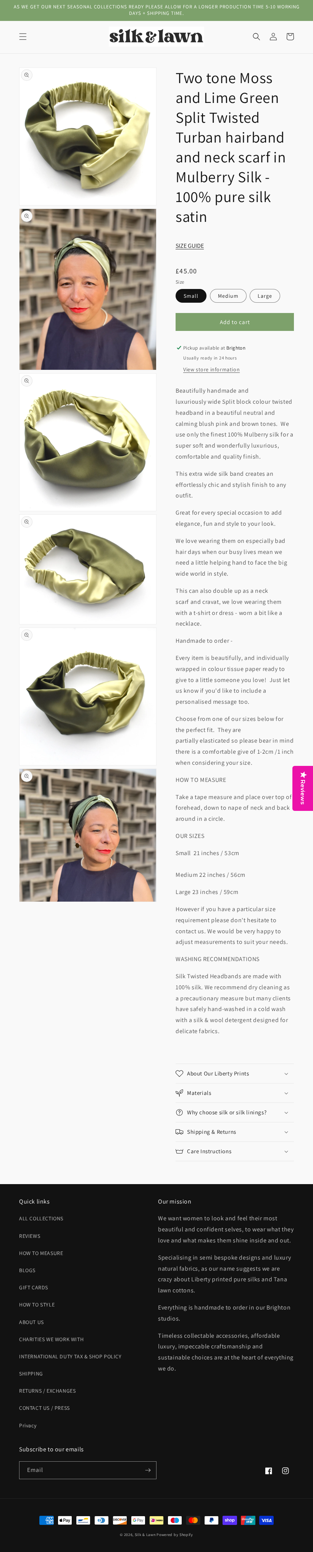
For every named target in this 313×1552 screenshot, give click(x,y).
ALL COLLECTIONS (41, 1218)
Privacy (27, 1425)
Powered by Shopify (174, 1534)
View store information (211, 369)
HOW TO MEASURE (41, 1253)
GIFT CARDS (33, 1287)
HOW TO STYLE (37, 1304)
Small (191, 295)
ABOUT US (31, 1322)
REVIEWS (29, 1236)
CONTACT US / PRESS (44, 1407)
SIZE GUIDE (190, 246)
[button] (23, 36)
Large (265, 295)
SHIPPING (31, 1373)
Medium (228, 295)
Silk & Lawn (145, 1534)
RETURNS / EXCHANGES (47, 1390)
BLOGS (27, 1270)
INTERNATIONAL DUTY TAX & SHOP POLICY (70, 1356)
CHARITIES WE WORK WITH (51, 1339)
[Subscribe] (147, 1470)
